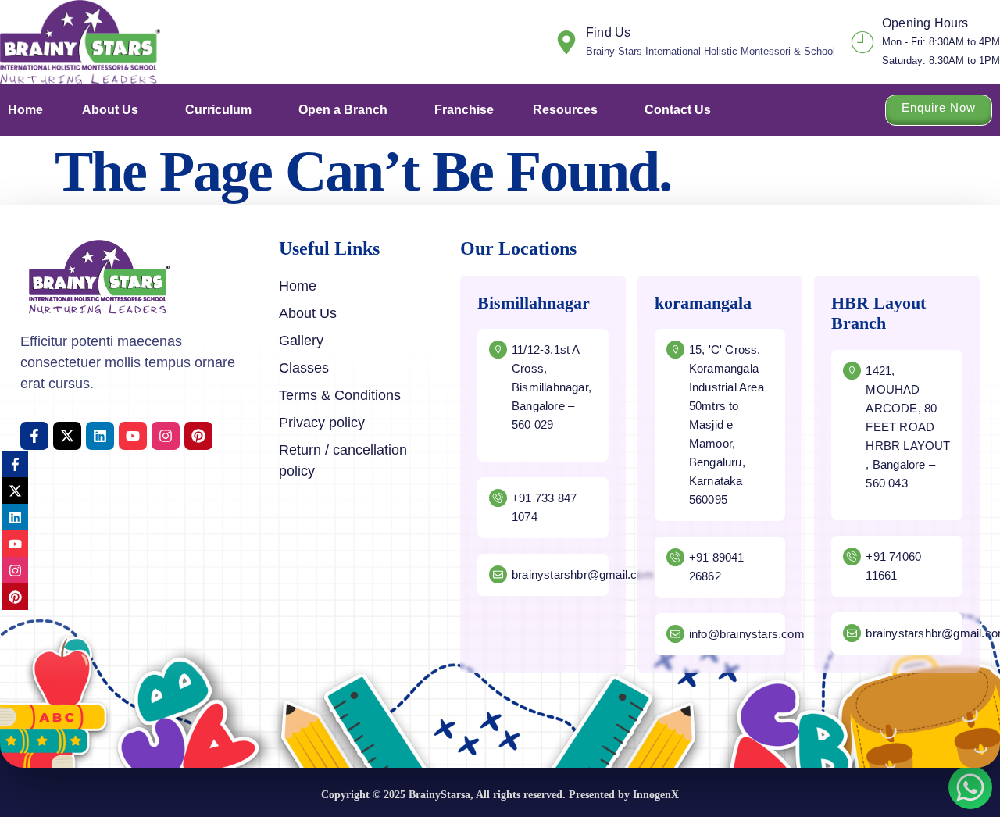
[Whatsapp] (970, 787)
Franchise (464, 109)
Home (25, 109)
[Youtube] (133, 436)
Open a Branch (343, 109)
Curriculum (218, 109)
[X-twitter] (67, 436)
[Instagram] (166, 436)
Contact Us (678, 109)
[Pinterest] (198, 436)
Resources (565, 109)
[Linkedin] (100, 436)
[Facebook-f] (34, 436)
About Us (110, 109)
